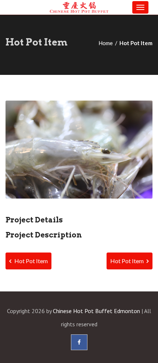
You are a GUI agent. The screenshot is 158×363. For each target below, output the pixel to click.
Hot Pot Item (30, 260)
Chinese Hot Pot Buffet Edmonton (96, 311)
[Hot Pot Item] (79, 150)
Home (105, 43)
